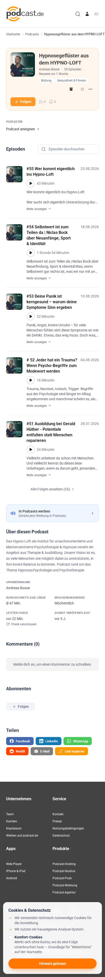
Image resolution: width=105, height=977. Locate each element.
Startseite (13, 34)
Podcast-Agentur (64, 892)
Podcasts (32, 34)
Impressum (14, 828)
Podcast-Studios (63, 871)
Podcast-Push (62, 878)
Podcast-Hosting (64, 864)
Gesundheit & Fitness (71, 80)
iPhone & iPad (15, 871)
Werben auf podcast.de (22, 835)
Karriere (11, 821)
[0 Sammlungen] (82, 89)
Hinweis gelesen (52, 964)
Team (10, 814)
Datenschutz (61, 835)
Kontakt (57, 814)
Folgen (25, 102)
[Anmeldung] (87, 14)
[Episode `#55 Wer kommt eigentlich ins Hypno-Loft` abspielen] (31, 183)
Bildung (46, 80)
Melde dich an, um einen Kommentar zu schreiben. (52, 664)
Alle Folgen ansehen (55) (50, 489)
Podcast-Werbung (64, 885)
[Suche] (77, 14)
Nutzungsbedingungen (68, 828)
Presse (57, 821)
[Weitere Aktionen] (90, 89)
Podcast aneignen (20, 128)
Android (11, 878)
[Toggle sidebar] (96, 14)
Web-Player (14, 864)
